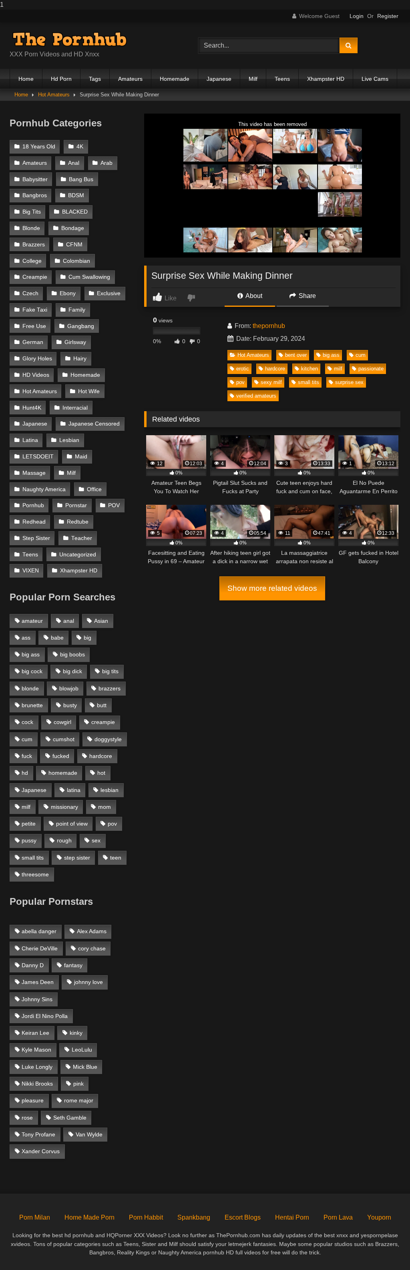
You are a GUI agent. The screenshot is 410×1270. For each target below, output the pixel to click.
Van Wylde (89, 1134)
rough (64, 840)
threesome (35, 874)
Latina (30, 440)
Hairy (79, 359)
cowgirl (62, 722)
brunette (32, 705)
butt (102, 705)
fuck (27, 756)
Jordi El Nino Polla (45, 1016)
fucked (60, 756)
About (253, 295)
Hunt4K (31, 408)
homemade (62, 773)
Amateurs (130, 79)
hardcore (275, 369)
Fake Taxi (34, 310)
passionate (371, 369)
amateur (32, 621)
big (87, 637)
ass (26, 637)
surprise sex (349, 382)
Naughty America (44, 489)
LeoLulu (82, 1049)
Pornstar (76, 505)
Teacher (81, 538)
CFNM (74, 245)
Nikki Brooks (37, 1083)
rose (27, 1117)
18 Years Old (38, 147)
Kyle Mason (36, 1049)
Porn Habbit (146, 1217)
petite (29, 823)
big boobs (72, 654)
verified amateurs (256, 396)
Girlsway (75, 342)
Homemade (174, 79)
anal (68, 621)
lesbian (109, 790)
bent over (296, 355)
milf (338, 369)
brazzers (109, 688)
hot (101, 773)
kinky (76, 1033)
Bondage (72, 228)
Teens (282, 79)
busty (70, 705)
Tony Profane (38, 1134)
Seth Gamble (69, 1117)
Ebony (68, 293)
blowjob (68, 688)
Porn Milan (34, 1217)
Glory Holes (37, 359)
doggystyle (108, 739)
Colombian (76, 261)
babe (57, 637)
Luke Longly (37, 1067)
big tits (110, 671)
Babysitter (35, 179)
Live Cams (375, 79)
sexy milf (271, 382)
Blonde (31, 228)
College (32, 261)
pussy (29, 840)
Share (306, 295)
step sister (77, 857)
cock (27, 722)
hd (25, 773)
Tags (95, 79)
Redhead (34, 522)
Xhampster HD (325, 79)
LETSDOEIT (38, 457)
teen (115, 857)
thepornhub (269, 325)
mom (104, 807)
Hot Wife (89, 391)
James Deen (38, 982)
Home (26, 79)
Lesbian (69, 440)
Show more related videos (272, 588)
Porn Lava (338, 1217)
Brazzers (33, 245)
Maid (81, 457)
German (32, 342)
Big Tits (31, 212)
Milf (253, 79)
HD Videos (35, 375)
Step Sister (36, 538)
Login (357, 16)
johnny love (88, 982)
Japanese (219, 79)
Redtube (77, 522)
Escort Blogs (243, 1217)
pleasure (33, 1100)
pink (78, 1083)
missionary (64, 807)
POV (114, 505)
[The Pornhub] (91, 39)
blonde (30, 688)
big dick (72, 671)
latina (73, 790)
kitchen (309, 369)
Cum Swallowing (89, 277)
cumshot (63, 739)
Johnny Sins (37, 999)
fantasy (73, 965)
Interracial (75, 408)
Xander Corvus (41, 1151)
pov (240, 382)
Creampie (34, 277)
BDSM (76, 195)
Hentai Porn (292, 1217)
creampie (103, 722)
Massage (34, 473)
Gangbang (80, 326)
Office (94, 489)
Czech (30, 293)
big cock (32, 671)
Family (76, 310)
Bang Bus (81, 179)
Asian (101, 621)
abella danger (39, 931)
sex (96, 840)
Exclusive (109, 293)
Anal (73, 163)
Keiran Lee (35, 1033)
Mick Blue (85, 1067)
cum (361, 355)
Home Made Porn (89, 1217)
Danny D (33, 965)
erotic (242, 369)
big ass (331, 355)
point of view (72, 823)
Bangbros (34, 195)
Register (387, 16)
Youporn (379, 1217)
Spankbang (193, 1217)
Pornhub (33, 505)
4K (79, 147)
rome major (78, 1100)
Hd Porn (61, 79)
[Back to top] (385, 1248)
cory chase (92, 948)
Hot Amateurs (54, 95)
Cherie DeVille (40, 948)
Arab (106, 163)
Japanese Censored (94, 424)
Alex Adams (92, 931)
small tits (308, 382)
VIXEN (30, 571)
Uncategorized (77, 555)
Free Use (34, 326)
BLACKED (75, 212)
